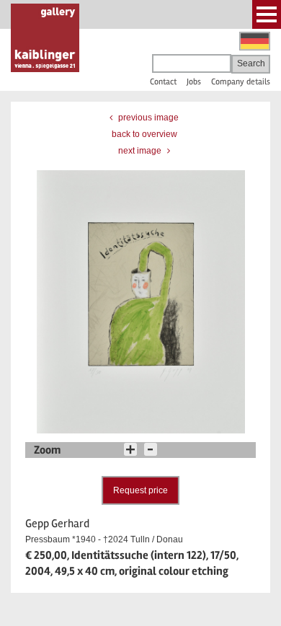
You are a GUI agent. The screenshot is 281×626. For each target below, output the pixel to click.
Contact (163, 81)
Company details (240, 81)
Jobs (194, 81)
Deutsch (254, 41)
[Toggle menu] (266, 14)
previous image (147, 118)
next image (141, 151)
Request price (140, 490)
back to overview (144, 134)
